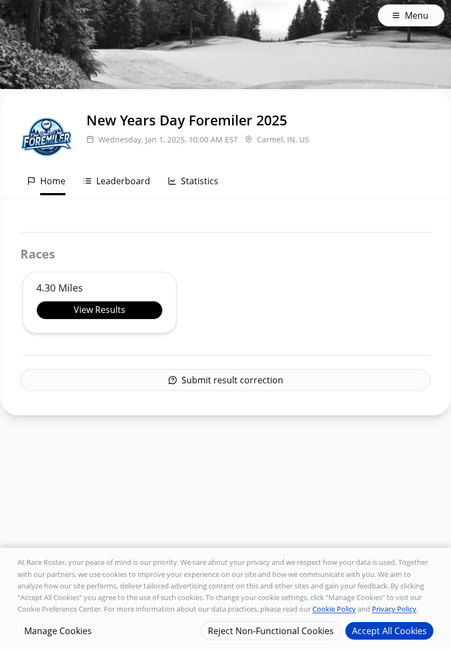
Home (52, 181)
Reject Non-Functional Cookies (271, 631)
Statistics (199, 181)
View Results (99, 310)
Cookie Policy (334, 609)
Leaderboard (123, 181)
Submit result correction (232, 380)
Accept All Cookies (389, 631)
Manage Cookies (58, 631)
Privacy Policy (394, 609)
